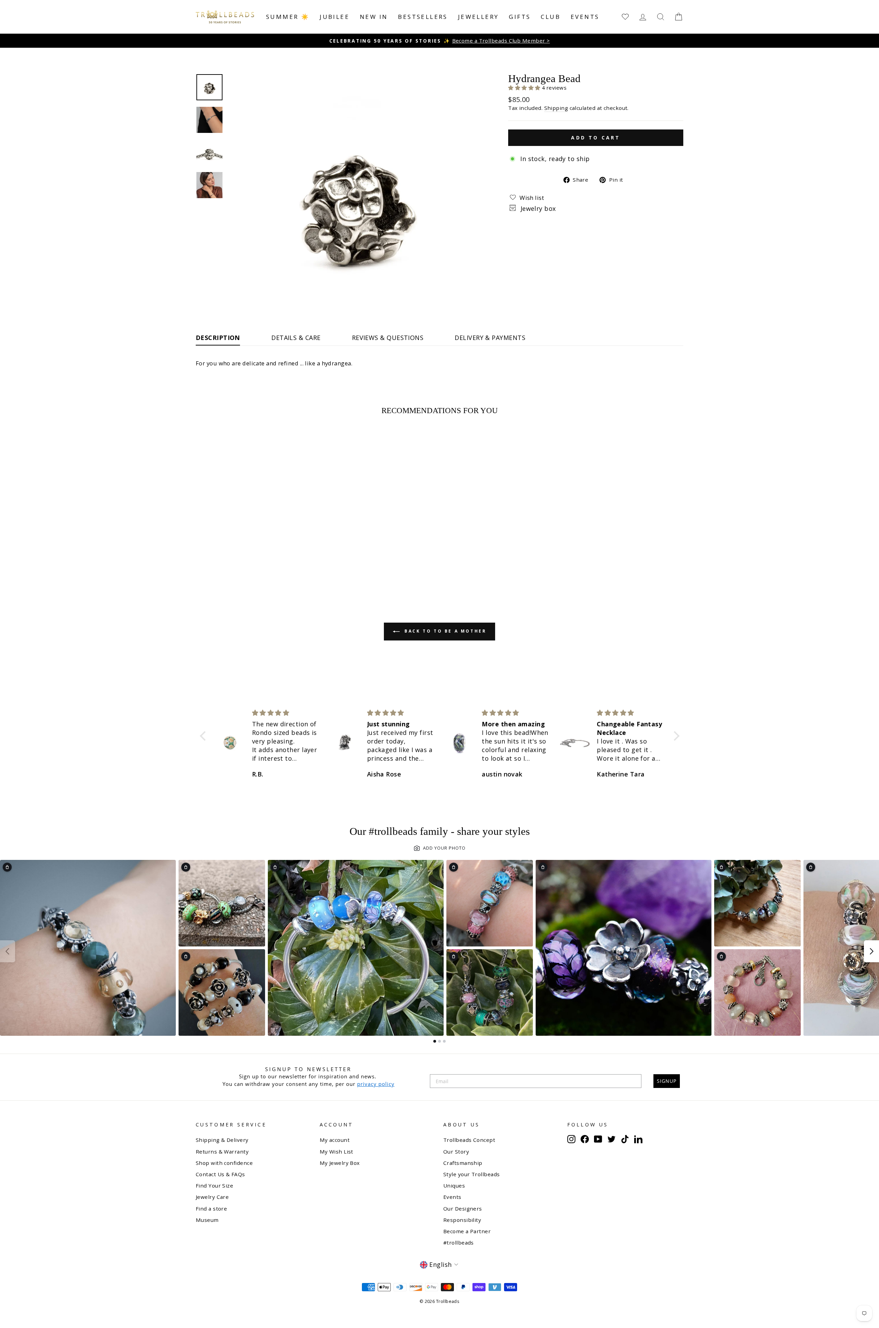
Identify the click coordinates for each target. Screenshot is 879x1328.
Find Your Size (214, 1185)
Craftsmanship (462, 1162)
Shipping (556, 107)
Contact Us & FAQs (220, 1174)
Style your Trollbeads (471, 1174)
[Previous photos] (7, 951)
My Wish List (336, 1151)
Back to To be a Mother (444, 631)
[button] (525, 87)
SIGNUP (666, 1081)
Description (218, 337)
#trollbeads (458, 1242)
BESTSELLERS (422, 17)
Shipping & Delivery (222, 1139)
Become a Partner (467, 1231)
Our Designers (462, 1208)
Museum (207, 1219)
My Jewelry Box (340, 1162)
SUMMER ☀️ (287, 17)
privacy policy (376, 1083)
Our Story (456, 1151)
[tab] (434, 1041)
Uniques (454, 1185)
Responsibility (462, 1219)
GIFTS (519, 17)
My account (335, 1139)
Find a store (211, 1208)
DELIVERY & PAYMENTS (490, 337)
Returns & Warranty (222, 1151)
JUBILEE (335, 17)
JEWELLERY (478, 17)
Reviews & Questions (388, 337)
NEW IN (374, 17)
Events (585, 17)
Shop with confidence (224, 1162)
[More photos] (871, 951)
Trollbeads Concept (469, 1139)
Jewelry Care (212, 1196)
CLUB (550, 17)
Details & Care (295, 337)
